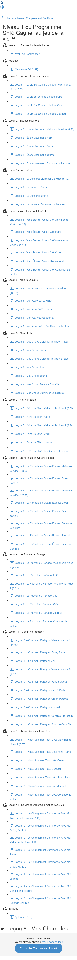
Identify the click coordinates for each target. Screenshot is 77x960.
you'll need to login (53, 942)
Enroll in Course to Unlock (38, 948)
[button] (2, 3)
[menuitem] (2, 8)
